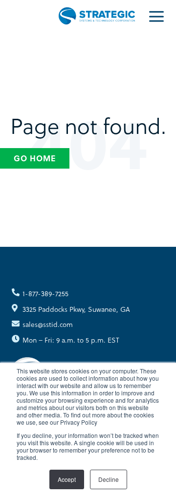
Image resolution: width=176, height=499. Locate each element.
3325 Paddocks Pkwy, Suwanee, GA (76, 309)
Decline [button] (108, 479)
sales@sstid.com (47, 324)
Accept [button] (67, 479)
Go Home (35, 158)
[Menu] (156, 15)
